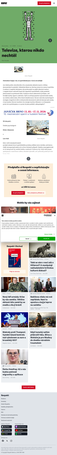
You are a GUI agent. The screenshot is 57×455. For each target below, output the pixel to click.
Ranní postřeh (7, 366)
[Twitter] (7, 442)
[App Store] (6, 426)
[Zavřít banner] (54, 215)
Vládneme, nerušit (41, 293)
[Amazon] (6, 433)
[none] (20, 69)
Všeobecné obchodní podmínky (9, 415)
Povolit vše (46, 238)
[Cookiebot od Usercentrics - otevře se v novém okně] (45, 215)
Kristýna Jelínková (34, 307)
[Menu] (54, 3)
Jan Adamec (33, 346)
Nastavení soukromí (6, 420)
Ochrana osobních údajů (7, 417)
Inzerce (3, 409)
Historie (32, 329)
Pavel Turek (38, 273)
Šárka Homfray (6, 377)
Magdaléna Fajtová (7, 343)
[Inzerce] (28, 112)
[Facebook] (3, 442)
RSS (2, 412)
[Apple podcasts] (21, 426)
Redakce (3, 398)
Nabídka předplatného (7, 407)
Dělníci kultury (40, 259)
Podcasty (34, 259)
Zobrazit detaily (48, 234)
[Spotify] (21, 433)
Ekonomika (5, 46)
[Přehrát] (49, 255)
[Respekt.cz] (4, 3)
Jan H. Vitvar (33, 273)
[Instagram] (11, 442)
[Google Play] (6, 430)
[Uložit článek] (50, 40)
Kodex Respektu (5, 404)
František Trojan (42, 307)
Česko (4, 293)
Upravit (27, 238)
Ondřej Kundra (6, 308)
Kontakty (3, 401)
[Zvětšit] (18, 69)
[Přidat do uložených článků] (53, 255)
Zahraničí (5, 329)
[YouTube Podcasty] (21, 430)
